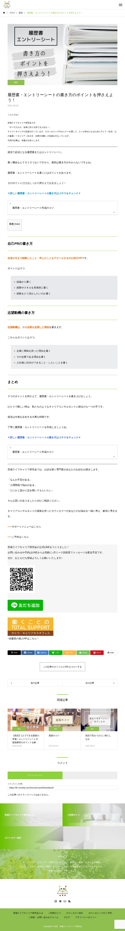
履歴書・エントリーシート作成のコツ (33, 207)
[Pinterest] (60, 901)
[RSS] (69, 901)
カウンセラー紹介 (74, 913)
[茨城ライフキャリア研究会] (7, 4)
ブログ (67, 917)
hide (17, 224)
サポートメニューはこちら (26, 526)
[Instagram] (55, 901)
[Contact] (64, 901)
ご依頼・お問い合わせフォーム (43, 917)
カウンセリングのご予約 (100, 913)
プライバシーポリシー (85, 917)
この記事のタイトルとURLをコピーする (62, 667)
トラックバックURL (15, 784)
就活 (16, 82)
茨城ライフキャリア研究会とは (28, 913)
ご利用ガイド (54, 913)
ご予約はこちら (20, 537)
